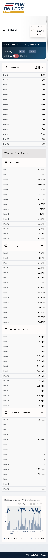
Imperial (7, 56)
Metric (23, 56)
